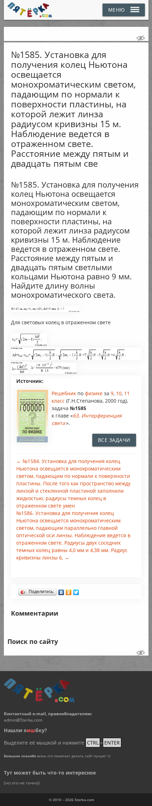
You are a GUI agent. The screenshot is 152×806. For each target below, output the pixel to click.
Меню (116, 9)
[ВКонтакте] (61, 590)
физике (94, 393)
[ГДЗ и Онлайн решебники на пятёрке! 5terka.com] (30, 10)
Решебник (64, 393)
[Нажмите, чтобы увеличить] (45, 310)
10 (119, 393)
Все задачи (114, 440)
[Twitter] (76, 590)
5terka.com (84, 799)
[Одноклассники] (68, 590)
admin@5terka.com (23, 720)
